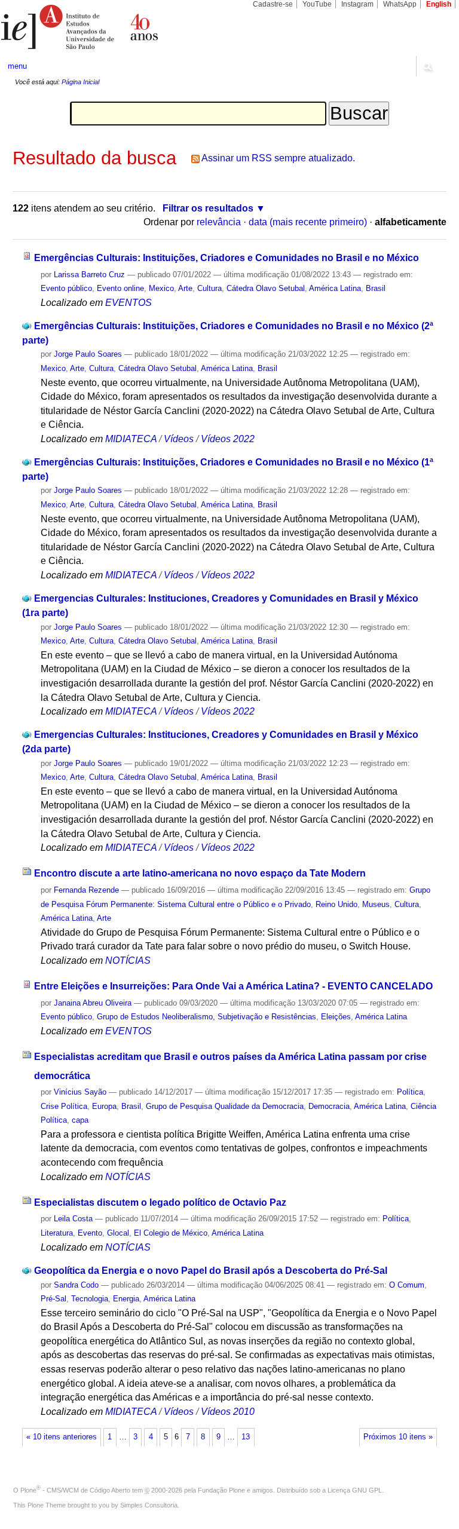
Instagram (357, 4)
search (426, 66)
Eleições (336, 1016)
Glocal (118, 1232)
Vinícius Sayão (80, 1091)
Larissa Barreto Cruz (89, 274)
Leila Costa (73, 1218)
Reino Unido (336, 904)
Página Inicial (80, 81)
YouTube (317, 4)
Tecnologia (89, 1298)
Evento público (66, 288)
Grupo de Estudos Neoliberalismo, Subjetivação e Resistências (206, 1016)
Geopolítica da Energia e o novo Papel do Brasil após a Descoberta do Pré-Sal (210, 1271)
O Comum (406, 1284)
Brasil (375, 288)
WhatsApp (400, 4)
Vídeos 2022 (228, 439)
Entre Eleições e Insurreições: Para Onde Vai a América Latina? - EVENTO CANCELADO (233, 986)
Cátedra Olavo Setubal (266, 288)
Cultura (209, 288)
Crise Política (64, 1106)
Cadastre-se (273, 4)
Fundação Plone (221, 1490)
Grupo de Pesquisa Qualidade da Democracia (225, 1106)
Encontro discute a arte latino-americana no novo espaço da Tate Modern (200, 873)
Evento (90, 1232)
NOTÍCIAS (128, 960)
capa (80, 1120)
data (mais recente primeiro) (308, 222)
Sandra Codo (76, 1284)
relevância (219, 222)
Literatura (57, 1232)
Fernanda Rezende (86, 889)
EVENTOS (128, 303)
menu (17, 66)
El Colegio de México (170, 1232)
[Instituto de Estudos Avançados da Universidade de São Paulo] (115, 27)
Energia (126, 1298)
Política (410, 1091)
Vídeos (179, 439)
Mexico (161, 288)
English (438, 4)
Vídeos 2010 (228, 1412)
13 (245, 1437)
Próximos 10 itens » (398, 1437)
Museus (376, 904)
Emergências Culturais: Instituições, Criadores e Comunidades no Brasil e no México (226, 258)
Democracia (329, 1106)
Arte (185, 288)
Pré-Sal (53, 1298)
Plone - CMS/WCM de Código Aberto (75, 1490)
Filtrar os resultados (208, 208)
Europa (104, 1106)
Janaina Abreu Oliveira (92, 1002)
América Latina (335, 288)
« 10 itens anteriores (61, 1437)
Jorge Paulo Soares (88, 354)
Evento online (120, 288)
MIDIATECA (131, 439)
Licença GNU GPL (355, 1490)
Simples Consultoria (149, 1505)
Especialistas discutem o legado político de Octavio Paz (160, 1202)
